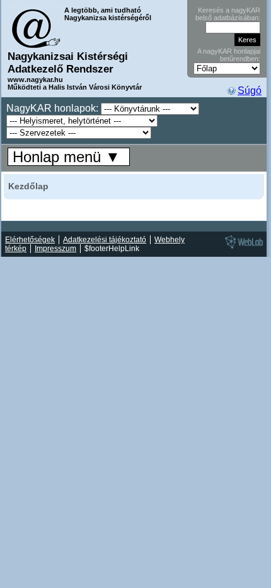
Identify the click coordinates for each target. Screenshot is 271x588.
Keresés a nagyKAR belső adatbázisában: (227, 13)
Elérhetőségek (30, 239)
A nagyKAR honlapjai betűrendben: (228, 54)
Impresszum (55, 248)
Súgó (250, 90)
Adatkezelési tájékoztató (104, 239)
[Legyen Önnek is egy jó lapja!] (242, 248)
